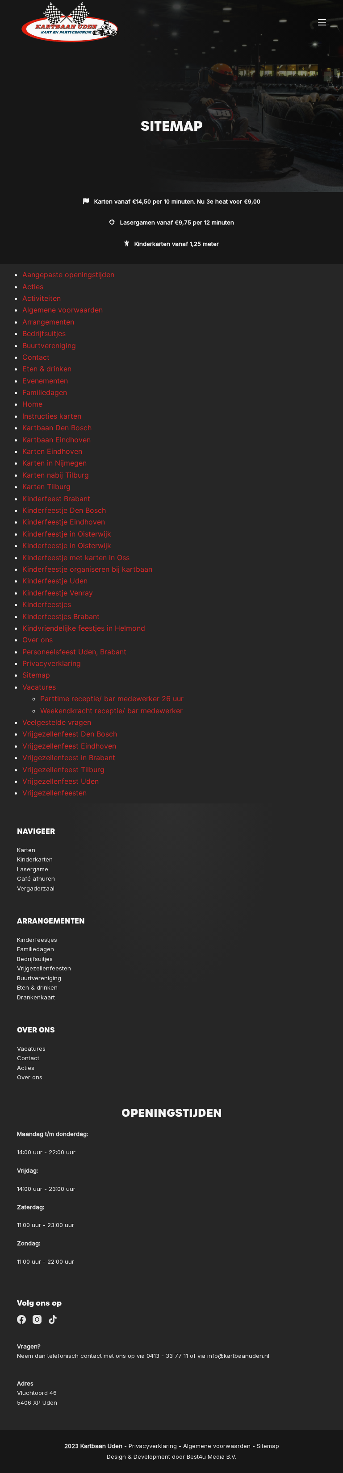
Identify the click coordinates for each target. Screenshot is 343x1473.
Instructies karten (51, 416)
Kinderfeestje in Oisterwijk (66, 533)
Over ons (37, 639)
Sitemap (36, 674)
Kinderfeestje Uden (55, 580)
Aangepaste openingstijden (68, 274)
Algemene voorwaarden (62, 309)
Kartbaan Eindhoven (56, 439)
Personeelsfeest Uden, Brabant (74, 651)
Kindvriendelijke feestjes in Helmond (83, 628)
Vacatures (39, 686)
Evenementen (45, 380)
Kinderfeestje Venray (57, 592)
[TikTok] (52, 1319)
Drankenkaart (36, 997)
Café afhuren (36, 878)
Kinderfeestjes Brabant (61, 616)
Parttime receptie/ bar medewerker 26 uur (112, 698)
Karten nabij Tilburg (55, 474)
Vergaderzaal (35, 888)
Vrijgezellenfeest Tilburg (63, 769)
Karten (26, 849)
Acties (32, 286)
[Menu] (322, 22)
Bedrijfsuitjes (44, 333)
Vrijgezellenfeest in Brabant (68, 757)
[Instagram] (37, 1319)
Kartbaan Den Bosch (57, 427)
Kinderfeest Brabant (56, 498)
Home (32, 403)
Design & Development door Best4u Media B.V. (171, 1456)
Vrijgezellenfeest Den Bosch (69, 733)
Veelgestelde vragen (56, 722)
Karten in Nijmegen (54, 462)
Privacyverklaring (51, 663)
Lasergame (32, 869)
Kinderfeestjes (46, 604)
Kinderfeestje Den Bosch (64, 510)
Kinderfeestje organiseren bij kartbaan (87, 569)
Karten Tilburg (46, 486)
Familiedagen (44, 392)
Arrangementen (48, 321)
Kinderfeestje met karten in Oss (76, 557)
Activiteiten (41, 298)
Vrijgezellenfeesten (54, 792)
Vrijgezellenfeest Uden (60, 781)
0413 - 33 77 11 (167, 1355)
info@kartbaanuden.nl (238, 1355)
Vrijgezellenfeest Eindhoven (69, 745)
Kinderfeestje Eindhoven (63, 521)
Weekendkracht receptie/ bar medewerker (111, 710)
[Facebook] (21, 1319)
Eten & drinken (46, 368)
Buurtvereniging (49, 345)
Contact (36, 357)
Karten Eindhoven (52, 451)
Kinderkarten (35, 859)
